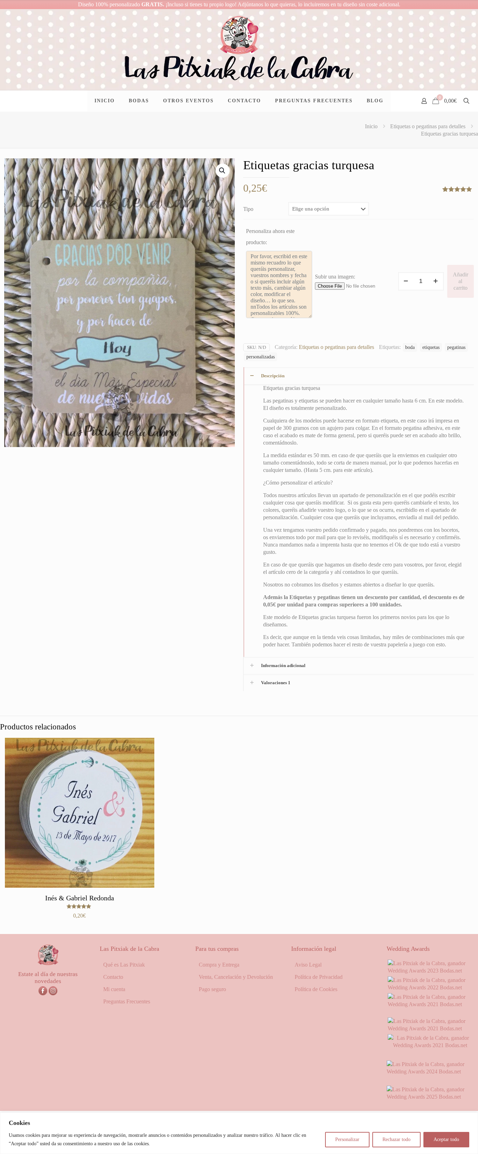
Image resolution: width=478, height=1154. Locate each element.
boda (410, 347)
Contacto (113, 977)
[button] (223, 171)
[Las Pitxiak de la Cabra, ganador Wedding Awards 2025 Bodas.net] (430, 1097)
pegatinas (456, 347)
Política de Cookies (316, 989)
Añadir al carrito (460, 281)
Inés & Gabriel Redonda (79, 898)
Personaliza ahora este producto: (270, 236)
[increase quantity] (436, 281)
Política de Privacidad (319, 977)
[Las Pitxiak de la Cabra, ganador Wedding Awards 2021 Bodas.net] (430, 1004)
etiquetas (431, 347)
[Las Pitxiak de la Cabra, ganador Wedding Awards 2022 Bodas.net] (430, 987)
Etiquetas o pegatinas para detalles (427, 126)
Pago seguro (212, 989)
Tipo (248, 209)
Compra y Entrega (219, 965)
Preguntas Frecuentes (126, 1001)
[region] (239, 1133)
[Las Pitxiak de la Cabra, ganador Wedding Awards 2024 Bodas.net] (430, 1071)
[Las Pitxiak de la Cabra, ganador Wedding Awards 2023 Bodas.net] (430, 971)
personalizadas (260, 356)
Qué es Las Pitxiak (124, 965)
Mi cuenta (114, 989)
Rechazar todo (396, 1139)
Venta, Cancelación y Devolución (236, 977)
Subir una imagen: (335, 277)
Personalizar (347, 1139)
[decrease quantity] (406, 281)
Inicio (371, 126)
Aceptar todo (446, 1139)
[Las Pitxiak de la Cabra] (239, 49)
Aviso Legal (308, 965)
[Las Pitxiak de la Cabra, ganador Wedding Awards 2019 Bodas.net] (430, 1045)
